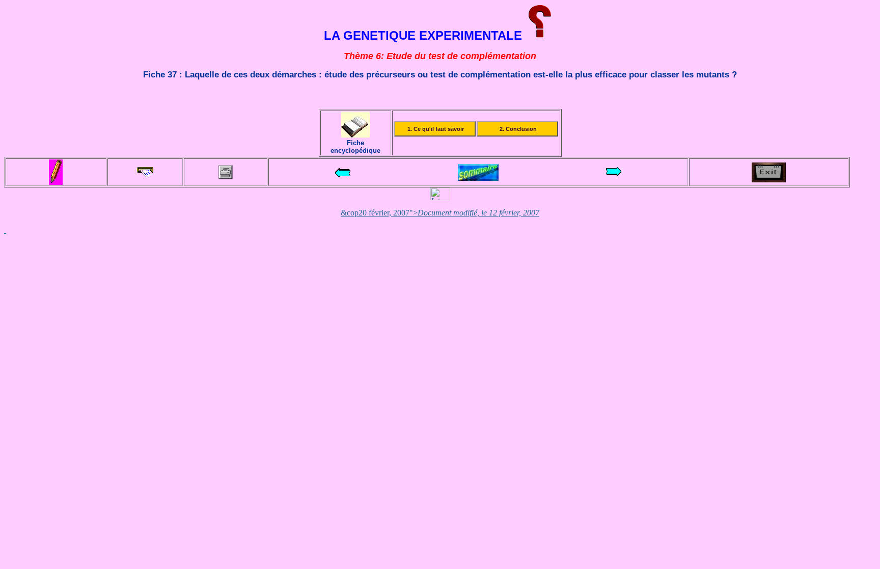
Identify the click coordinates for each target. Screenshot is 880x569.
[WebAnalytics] (440, 197)
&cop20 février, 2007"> (440, 212)
